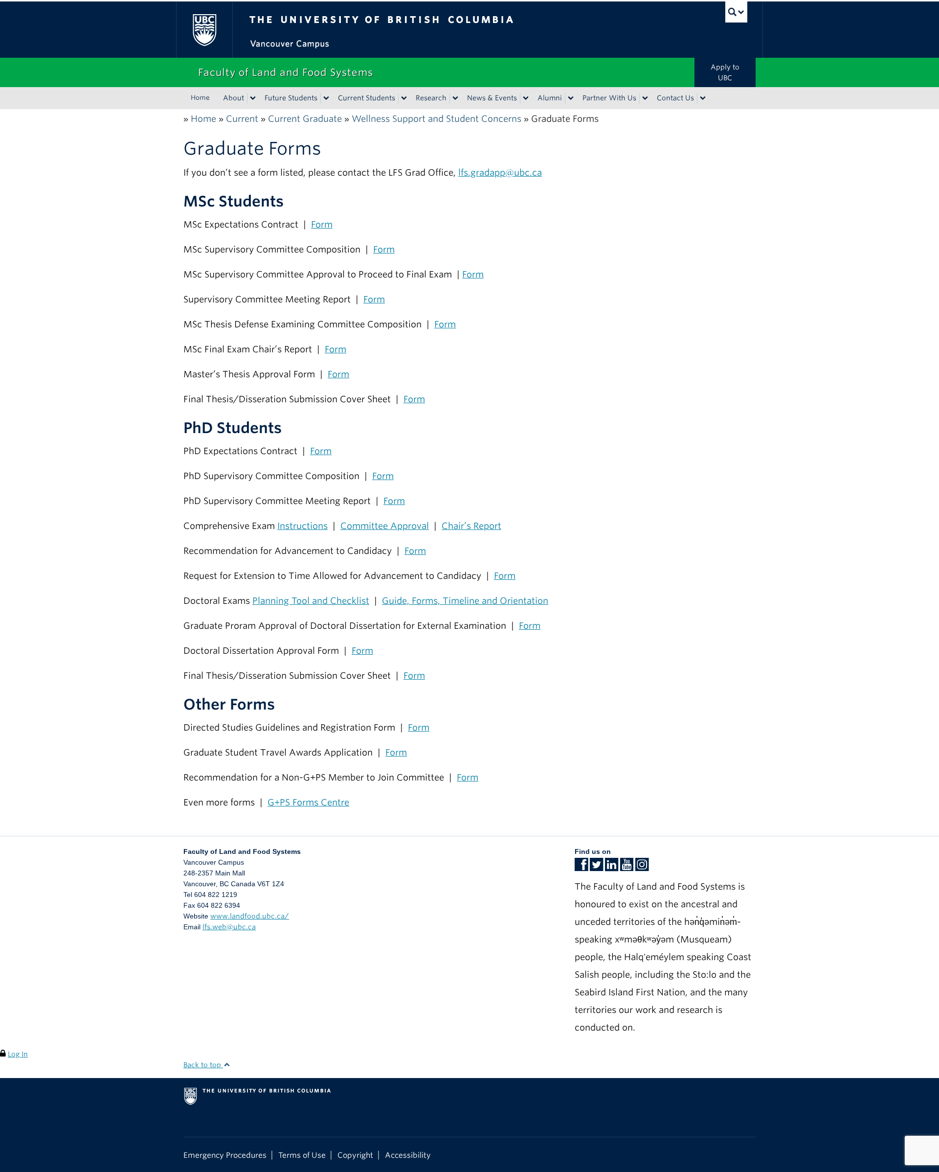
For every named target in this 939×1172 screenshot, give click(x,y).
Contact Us (675, 98)
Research (431, 98)
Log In (18, 1054)
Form (322, 224)
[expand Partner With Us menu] (645, 98)
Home (200, 97)
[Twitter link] (596, 868)
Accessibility (408, 1155)
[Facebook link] (581, 868)
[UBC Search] (736, 12)
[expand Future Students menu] (326, 98)
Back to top (203, 1065)
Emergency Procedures (225, 1155)
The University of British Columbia (204, 29)
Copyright (355, 1155)
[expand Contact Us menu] (703, 98)
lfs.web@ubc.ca (229, 927)
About (233, 98)
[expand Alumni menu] (571, 98)
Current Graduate (305, 119)
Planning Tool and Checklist (310, 601)
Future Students (291, 98)
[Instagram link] (641, 868)
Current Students (366, 98)
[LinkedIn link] (611, 868)
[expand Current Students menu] (404, 98)
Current (242, 119)
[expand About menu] (253, 98)
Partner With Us (609, 98)
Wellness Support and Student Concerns (436, 119)
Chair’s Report (471, 526)
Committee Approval (384, 526)
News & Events (492, 98)
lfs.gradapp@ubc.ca (500, 172)
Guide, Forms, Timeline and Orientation (465, 601)
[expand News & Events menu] (526, 98)
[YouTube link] (626, 868)
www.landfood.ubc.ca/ (249, 916)
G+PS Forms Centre (308, 802)
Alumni (549, 98)
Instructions (302, 526)
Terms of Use (302, 1155)
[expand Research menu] (455, 98)
